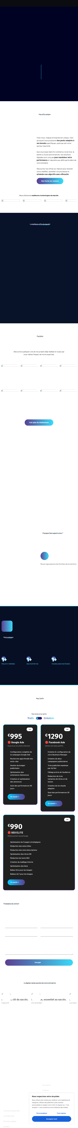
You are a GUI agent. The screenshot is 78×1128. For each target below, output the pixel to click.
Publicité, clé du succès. (15, 999)
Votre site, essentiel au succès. (48, 999)
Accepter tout (51, 1119)
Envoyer (38, 962)
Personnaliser (41, 1113)
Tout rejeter (61, 1113)
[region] (51, 1108)
